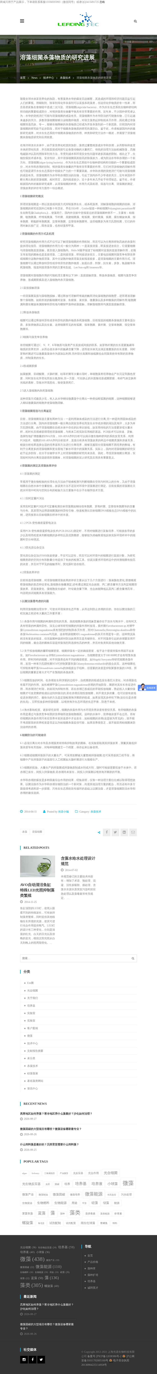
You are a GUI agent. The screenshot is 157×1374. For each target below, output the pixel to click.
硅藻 (95, 1203)
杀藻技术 (65, 77)
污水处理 (126, 1194)
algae (24, 1173)
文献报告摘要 (35, 1050)
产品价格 (92, 1262)
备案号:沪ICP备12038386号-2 (104, 1356)
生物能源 (60, 1202)
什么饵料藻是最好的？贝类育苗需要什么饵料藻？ (51, 1144)
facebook (32, 1359)
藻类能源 (105, 1213)
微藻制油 (43, 1194)
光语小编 (63, 811)
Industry (35, 1173)
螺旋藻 (27, 1223)
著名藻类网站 (35, 1080)
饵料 (115, 1223)
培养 (67, 1184)
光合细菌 (32, 990)
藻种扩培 (92, 1275)
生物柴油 (27, 1203)
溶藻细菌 (37, 831)
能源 (116, 1203)
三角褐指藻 (49, 1173)
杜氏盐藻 (112, 1195)
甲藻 (84, 1203)
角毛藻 (41, 1223)
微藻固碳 (59, 1194)
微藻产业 (28, 1194)
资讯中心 (32, 1088)
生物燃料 (43, 1202)
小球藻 (112, 1184)
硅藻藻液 (32, 1073)
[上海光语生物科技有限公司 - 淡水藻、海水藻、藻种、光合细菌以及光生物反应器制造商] (78, 19)
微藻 (30, 1035)
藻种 (62, 1213)
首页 (22, 77)
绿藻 (106, 1202)
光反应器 (78, 1173)
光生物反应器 (31, 1184)
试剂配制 (55, 1223)
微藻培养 (75, 1194)
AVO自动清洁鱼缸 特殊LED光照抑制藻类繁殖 (37, 890)
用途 (74, 1202)
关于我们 (32, 998)
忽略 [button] (102, 2)
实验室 (31, 1013)
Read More (37, 872)
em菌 (30, 983)
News (34, 77)
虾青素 (118, 1213)
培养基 (31, 1005)
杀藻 (24, 831)
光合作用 (93, 1173)
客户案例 (32, 1028)
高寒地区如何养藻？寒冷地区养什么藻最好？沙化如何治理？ (56, 1113)
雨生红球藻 (88, 1223)
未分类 (31, 1058)
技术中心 (48, 77)
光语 (48, 1184)
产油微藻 (64, 1173)
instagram (24, 1359)
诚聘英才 (92, 1287)
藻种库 (91, 1268)
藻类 (75, 1213)
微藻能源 (94, 1193)
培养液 (97, 1184)
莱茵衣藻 (27, 1213)
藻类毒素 (90, 1213)
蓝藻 (42, 1213)
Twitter (41, 1359)
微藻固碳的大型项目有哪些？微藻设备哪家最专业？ (51, 1129)
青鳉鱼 (104, 1223)
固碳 (57, 1184)
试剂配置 (71, 1223)
